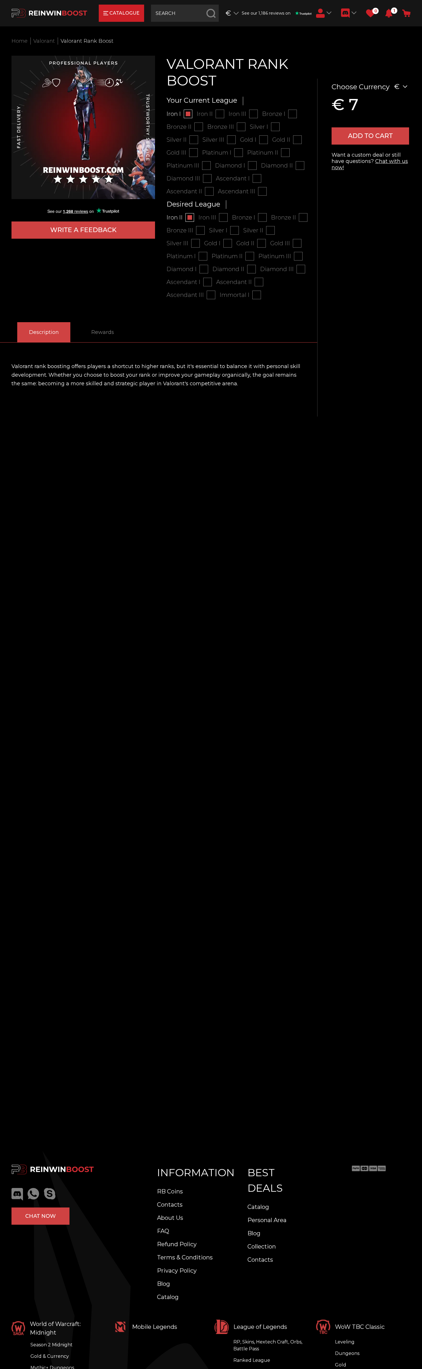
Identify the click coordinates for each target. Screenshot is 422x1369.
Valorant (44, 41)
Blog (163, 1283)
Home (19, 41)
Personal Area (267, 1220)
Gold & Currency (49, 1356)
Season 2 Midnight (51, 1344)
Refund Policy (177, 1244)
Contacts (170, 1204)
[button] (389, 13)
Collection (261, 1246)
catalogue (124, 13)
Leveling (345, 1342)
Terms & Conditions (185, 1257)
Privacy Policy (177, 1270)
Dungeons (347, 1353)
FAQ (163, 1231)
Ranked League (251, 1360)
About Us (170, 1217)
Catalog (168, 1297)
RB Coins (170, 1191)
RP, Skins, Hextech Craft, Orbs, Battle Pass (267, 1345)
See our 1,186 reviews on (266, 13)
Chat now (40, 1216)
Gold (340, 1365)
